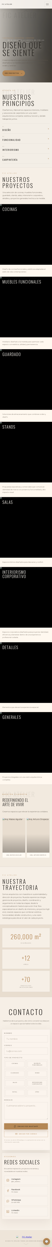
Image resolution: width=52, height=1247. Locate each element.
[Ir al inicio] (26, 10)
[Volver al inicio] (26, 1237)
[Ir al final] (26, 1244)
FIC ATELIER (7, 4)
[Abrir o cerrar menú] (47, 4)
